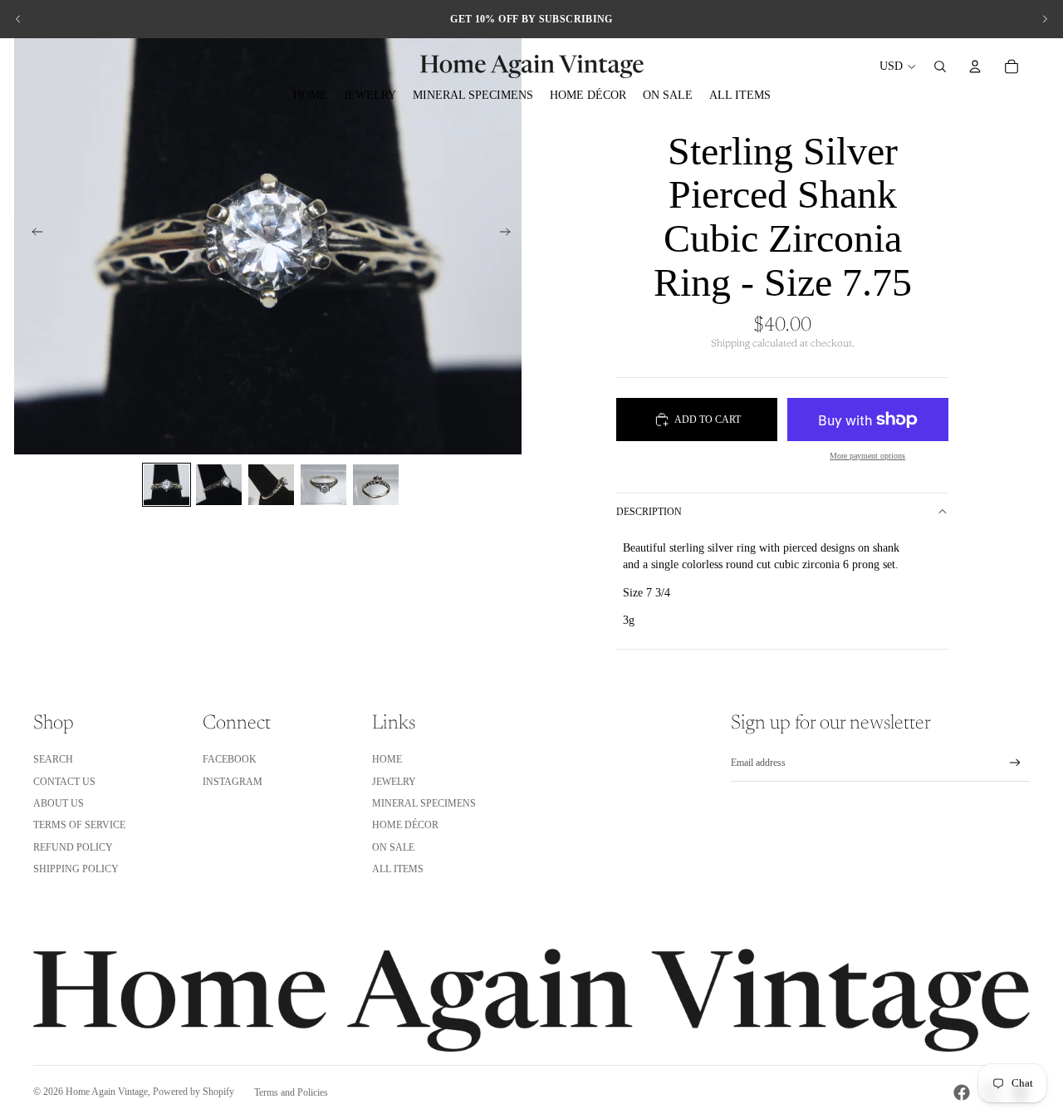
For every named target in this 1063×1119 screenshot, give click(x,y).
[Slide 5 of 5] (376, 484)
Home (387, 759)
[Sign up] (1015, 763)
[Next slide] (1044, 19)
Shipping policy (76, 869)
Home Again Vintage (107, 1091)
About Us (58, 803)
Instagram (232, 782)
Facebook (230, 759)
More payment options (867, 455)
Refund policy (73, 847)
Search (53, 759)
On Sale (393, 847)
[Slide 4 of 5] (323, 484)
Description (649, 512)
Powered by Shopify (193, 1091)
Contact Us (64, 782)
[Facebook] (962, 1092)
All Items (398, 869)
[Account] (975, 66)
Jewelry (394, 782)
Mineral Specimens (424, 803)
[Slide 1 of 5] (166, 484)
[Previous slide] (18, 19)
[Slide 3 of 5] (271, 484)
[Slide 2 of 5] (219, 484)
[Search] (940, 66)
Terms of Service (79, 825)
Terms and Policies (291, 1092)
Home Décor (405, 825)
